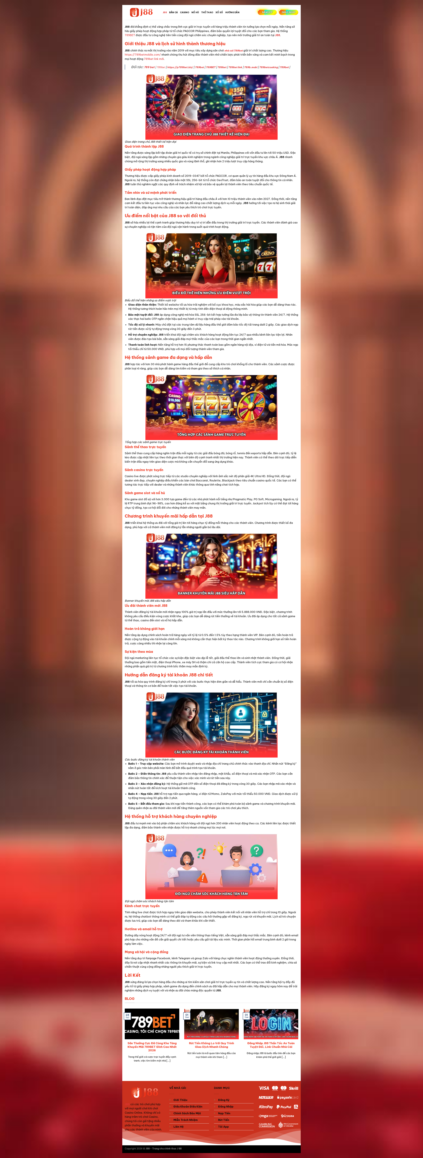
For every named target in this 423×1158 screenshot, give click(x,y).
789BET (130, 35)
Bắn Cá (173, 12)
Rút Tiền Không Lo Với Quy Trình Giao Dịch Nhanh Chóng (211, 1044)
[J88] (141, 12)
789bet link (235, 67)
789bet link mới (154, 59)
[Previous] (124, 1039)
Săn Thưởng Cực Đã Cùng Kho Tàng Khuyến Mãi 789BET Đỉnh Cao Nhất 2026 (152, 1046)
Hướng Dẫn (232, 12)
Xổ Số (219, 12)
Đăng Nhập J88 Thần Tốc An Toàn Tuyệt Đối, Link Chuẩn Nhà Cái (271, 1044)
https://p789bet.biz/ (180, 67)
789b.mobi (250, 67)
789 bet (149, 67)
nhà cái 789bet (233, 50)
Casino (184, 12)
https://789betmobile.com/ (143, 54)
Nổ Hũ (195, 12)
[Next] (298, 1039)
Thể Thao (207, 12)
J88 (165, 12)
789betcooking (268, 67)
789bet (161, 67)
